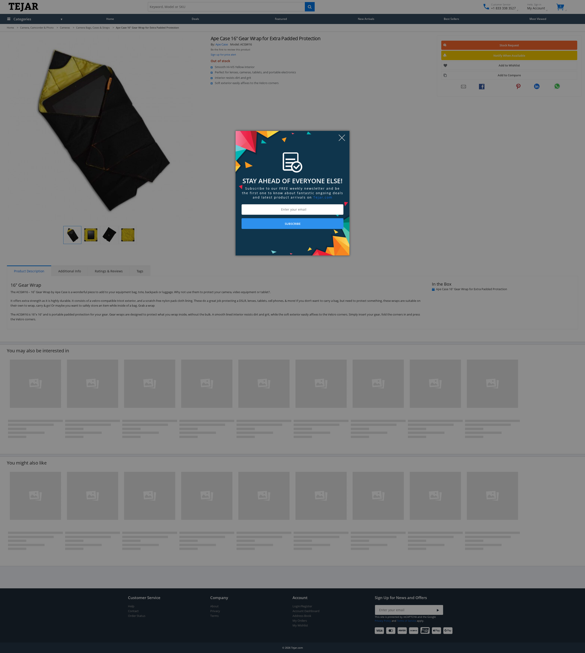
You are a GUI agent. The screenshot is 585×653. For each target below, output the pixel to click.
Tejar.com (322, 197)
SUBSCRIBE (292, 224)
